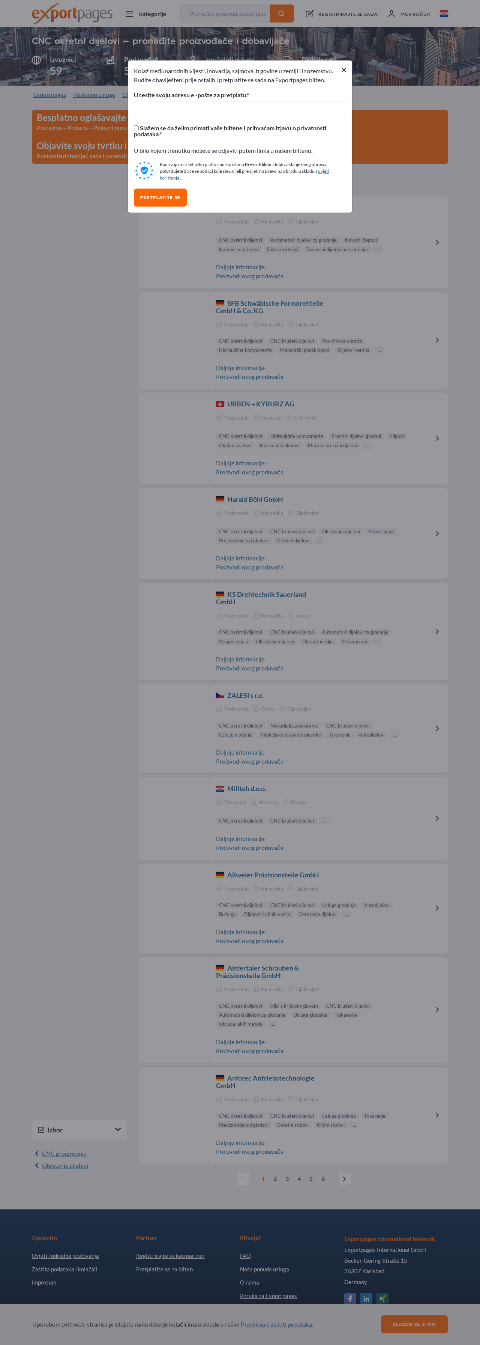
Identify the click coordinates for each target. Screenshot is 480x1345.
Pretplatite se (160, 197)
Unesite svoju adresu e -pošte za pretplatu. (190, 95)
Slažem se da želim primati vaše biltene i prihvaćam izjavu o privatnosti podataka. (230, 131)
